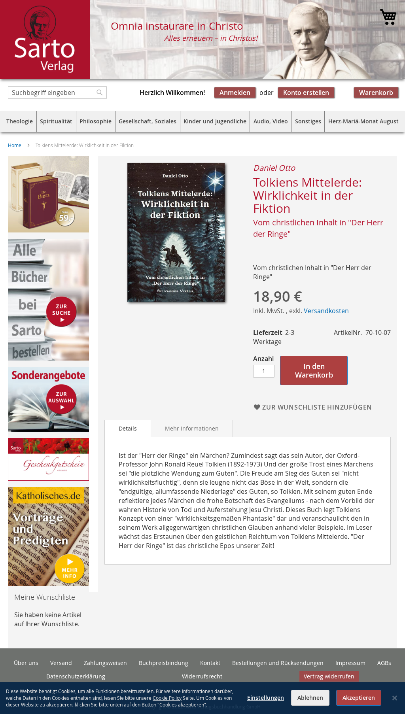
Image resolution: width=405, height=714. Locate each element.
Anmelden (235, 92)
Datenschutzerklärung (75, 676)
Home (14, 145)
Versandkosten (326, 310)
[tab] (127, 428)
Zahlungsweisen (105, 663)
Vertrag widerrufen (329, 676)
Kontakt (210, 663)
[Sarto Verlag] (45, 39)
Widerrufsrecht (202, 676)
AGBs (384, 663)
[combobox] (57, 92)
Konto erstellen (306, 92)
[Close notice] (394, 698)
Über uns (26, 663)
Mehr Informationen (192, 428)
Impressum (350, 663)
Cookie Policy (167, 698)
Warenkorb (376, 92)
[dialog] (202, 698)
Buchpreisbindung (163, 663)
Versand (61, 663)
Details (128, 428)
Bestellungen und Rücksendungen (278, 663)
